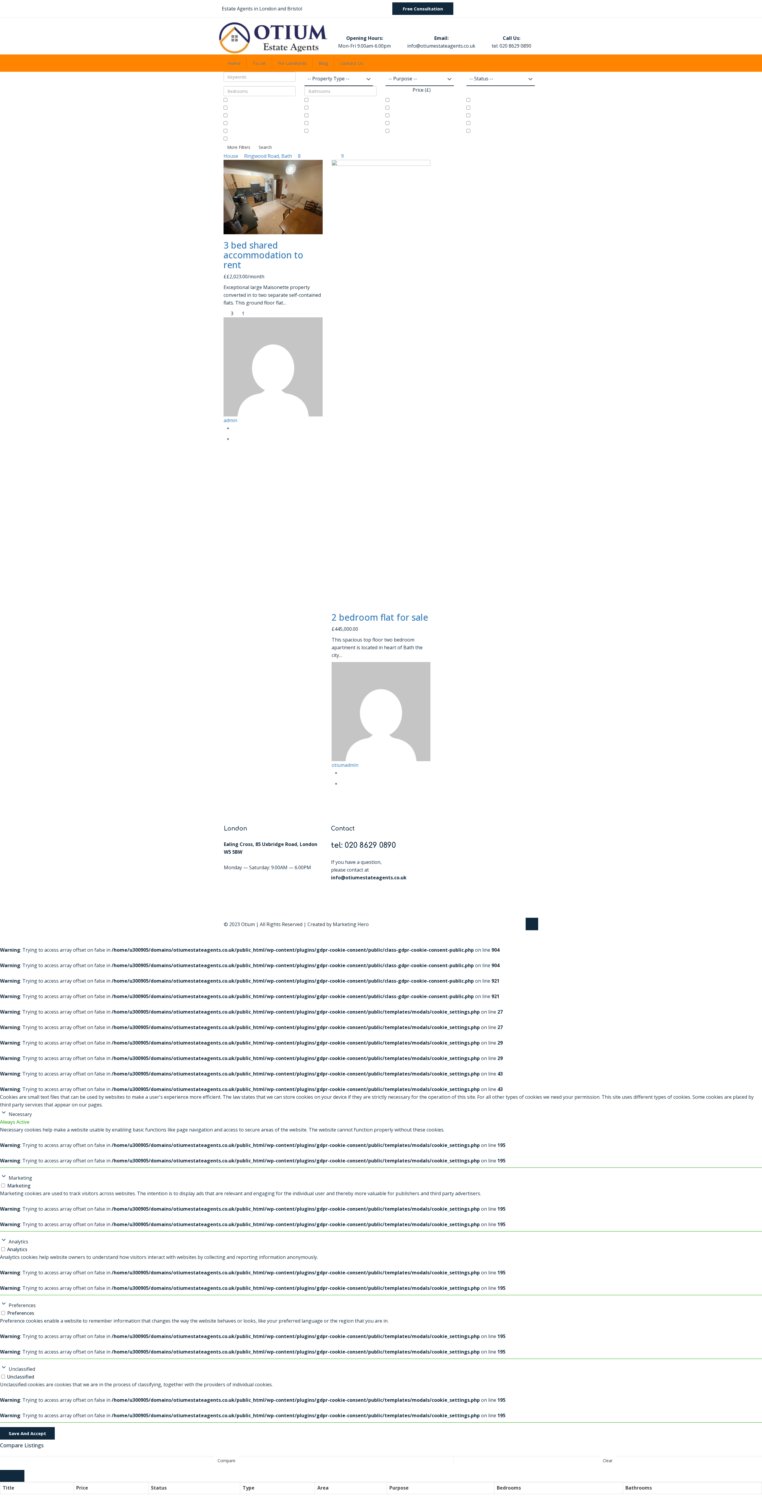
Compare (226, 1460)
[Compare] (234, 439)
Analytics (18, 1241)
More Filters (238, 147)
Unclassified (22, 1369)
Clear (608, 1460)
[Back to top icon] (532, 924)
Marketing (20, 1178)
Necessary (20, 1114)
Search (265, 147)
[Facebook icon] (511, 924)
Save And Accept (27, 1433)
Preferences (22, 1305)
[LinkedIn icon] (517, 924)
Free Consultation (423, 9)
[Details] (234, 428)
